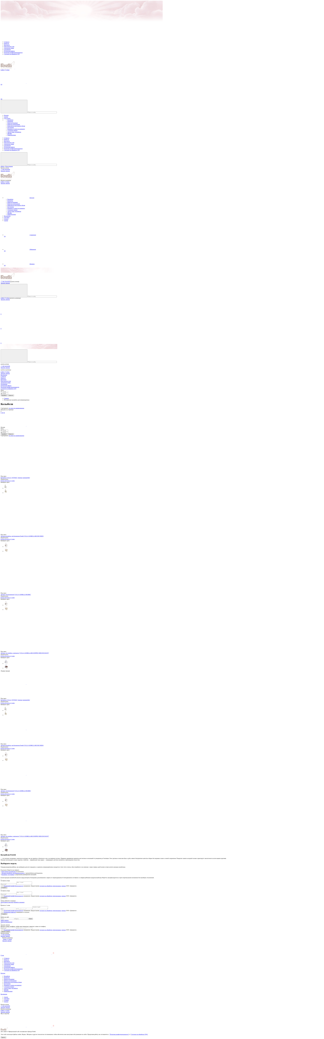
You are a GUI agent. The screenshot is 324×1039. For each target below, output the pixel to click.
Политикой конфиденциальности (13, 886)
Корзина (19, 264)
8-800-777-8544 (5, 70)
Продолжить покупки (7, 902)
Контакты (7, 45)
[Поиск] (14, 106)
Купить (3, 480)
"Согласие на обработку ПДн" (139, 1034)
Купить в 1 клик (10, 480)
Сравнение (20, 235)
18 (2, 412)
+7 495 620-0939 (5, 169)
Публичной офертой (10, 912)
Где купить (7, 118)
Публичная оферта (9, 51)
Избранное (20, 250)
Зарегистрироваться (6, 922)
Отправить (4, 914)
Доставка (6, 217)
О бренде (6, 42)
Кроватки (10, 121)
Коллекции (7, 216)
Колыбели (10, 120)
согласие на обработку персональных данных (53, 886)
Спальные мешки (12, 130)
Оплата (6, 219)
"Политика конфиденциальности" (119, 1034)
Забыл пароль (5, 920)
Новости (6, 43)
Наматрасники (11, 135)
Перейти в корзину (19, 902)
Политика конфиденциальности (13, 52)
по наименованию (19, 408)
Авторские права (9, 48)
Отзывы (6, 1000)
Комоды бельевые (12, 123)
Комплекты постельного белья (16, 126)
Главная (6, 398)
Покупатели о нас (9, 46)
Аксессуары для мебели (14, 132)
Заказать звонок (5, 171)
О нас (2, 955)
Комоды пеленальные (13, 124)
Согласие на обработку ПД (12, 54)
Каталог (6, 115)
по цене (11, 408)
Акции (6, 117)
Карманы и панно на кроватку (16, 129)
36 (4, 412)
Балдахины (10, 127)
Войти (2, 166)
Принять (3, 1037)
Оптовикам (7, 49)
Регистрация (9, 166)
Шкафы (9, 133)
